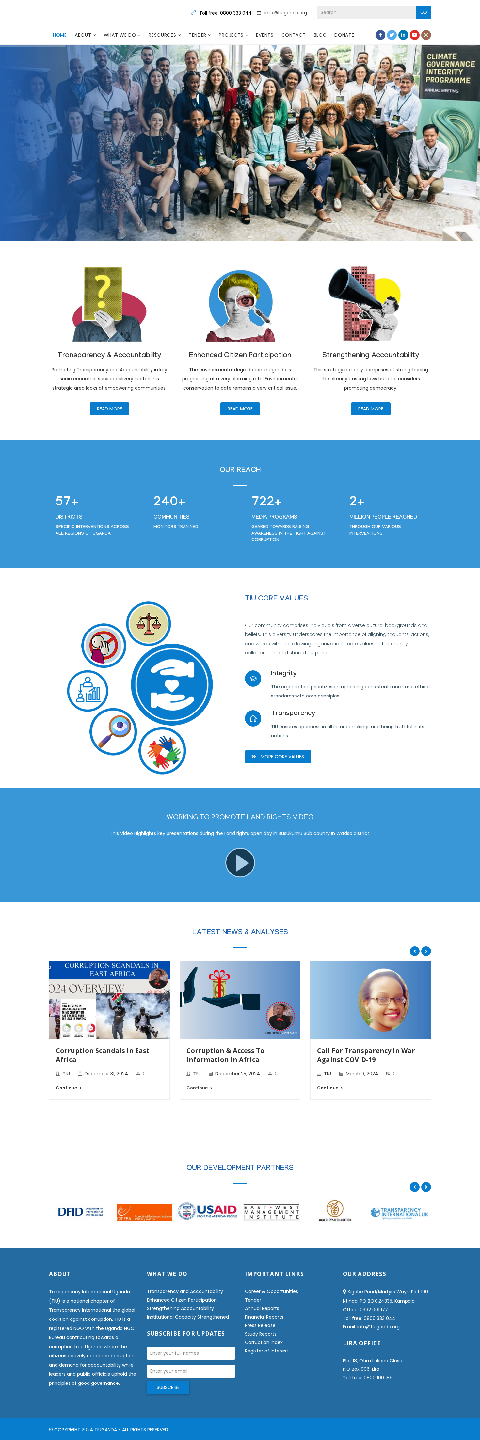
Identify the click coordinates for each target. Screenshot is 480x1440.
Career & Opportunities (271, 1291)
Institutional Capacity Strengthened (188, 1317)
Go (423, 12)
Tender (198, 35)
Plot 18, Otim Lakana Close (372, 1360)
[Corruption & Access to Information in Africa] (240, 1000)
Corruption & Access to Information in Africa (225, 1055)
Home (60, 35)
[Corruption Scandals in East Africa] (109, 1000)
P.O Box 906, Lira (361, 1369)
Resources (163, 35)
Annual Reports (262, 1308)
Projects (232, 35)
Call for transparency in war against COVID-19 (366, 1055)
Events (264, 35)
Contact (293, 35)
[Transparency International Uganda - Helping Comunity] (79, 12)
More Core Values (282, 756)
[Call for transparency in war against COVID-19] (370, 1000)
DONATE (344, 35)
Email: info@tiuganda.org (371, 1326)
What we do (121, 35)
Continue (66, 1088)
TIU (66, 1074)
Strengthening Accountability (180, 1308)
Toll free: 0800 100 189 (367, 1377)
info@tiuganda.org (285, 12)
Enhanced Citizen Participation (182, 1300)
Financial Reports (264, 1317)
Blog (320, 35)
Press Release (260, 1325)
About (84, 35)
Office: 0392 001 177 (365, 1309)
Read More (109, 409)
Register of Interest (266, 1351)
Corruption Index (264, 1342)
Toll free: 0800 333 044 (369, 1318)
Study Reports (261, 1334)
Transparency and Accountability (185, 1291)
